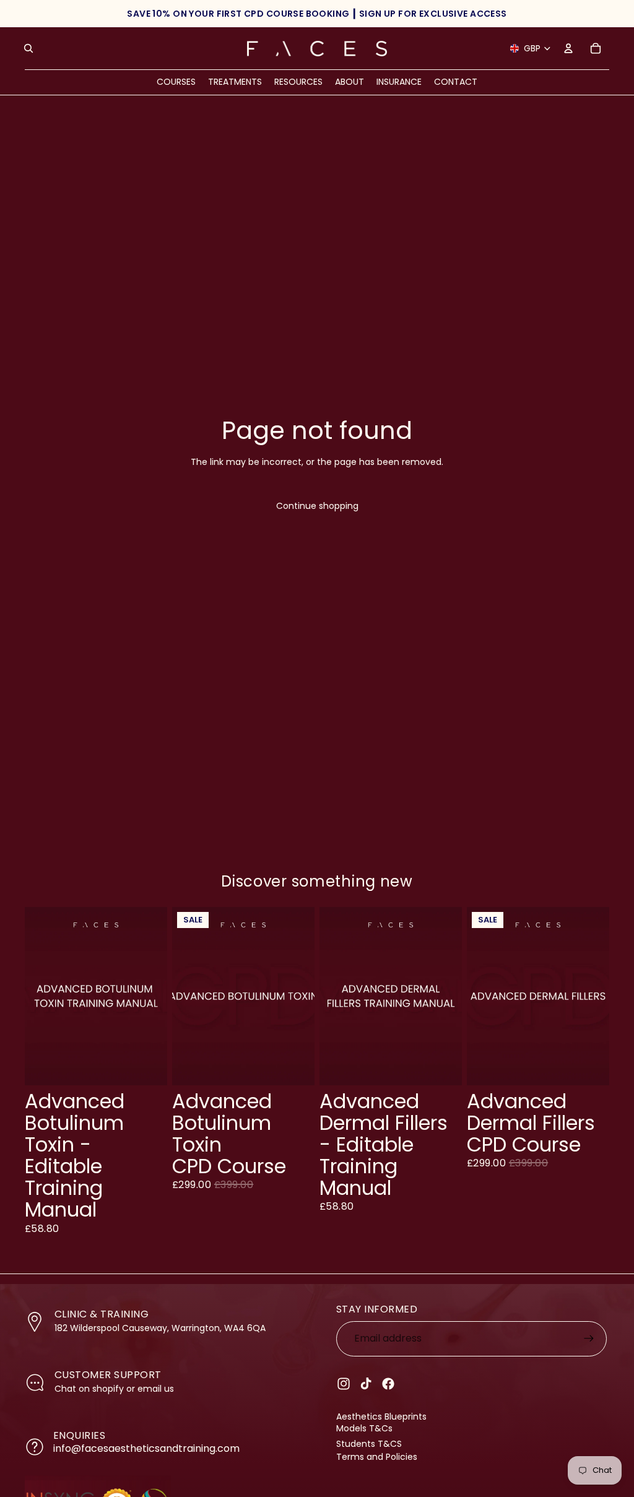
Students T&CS (369, 1444)
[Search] (28, 48)
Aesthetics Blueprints (381, 1417)
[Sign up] (589, 1338)
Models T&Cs (364, 1428)
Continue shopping (317, 506)
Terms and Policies (376, 1457)
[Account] (568, 48)
